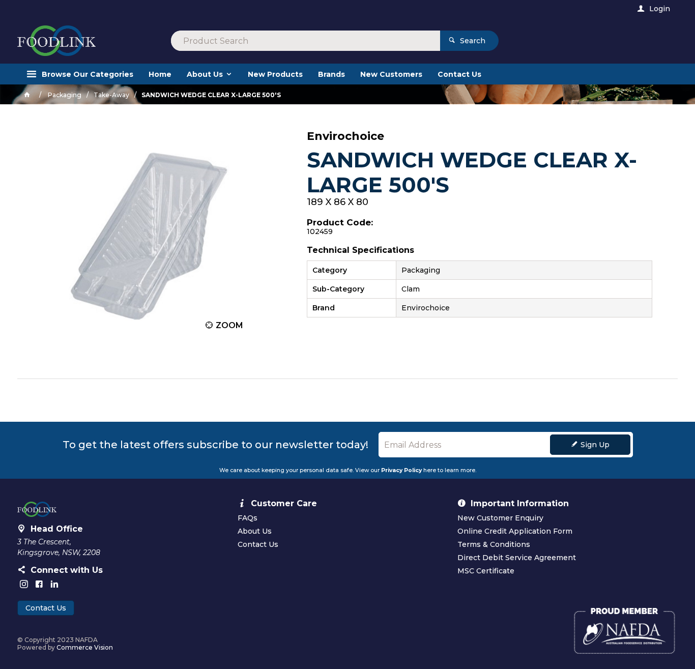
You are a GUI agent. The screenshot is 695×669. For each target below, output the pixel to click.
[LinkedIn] (54, 584)
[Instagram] (24, 584)
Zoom (229, 325)
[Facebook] (39, 584)
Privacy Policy (401, 470)
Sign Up (595, 444)
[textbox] (305, 41)
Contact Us (45, 608)
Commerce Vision (84, 647)
